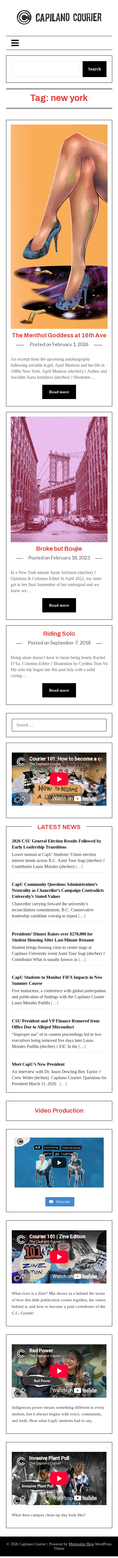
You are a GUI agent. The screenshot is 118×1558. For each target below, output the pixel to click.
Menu (59, 43)
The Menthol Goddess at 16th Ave (59, 335)
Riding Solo (59, 633)
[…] (79, 866)
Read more (59, 392)
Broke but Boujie (59, 548)
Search (94, 69)
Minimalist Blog (81, 1544)
